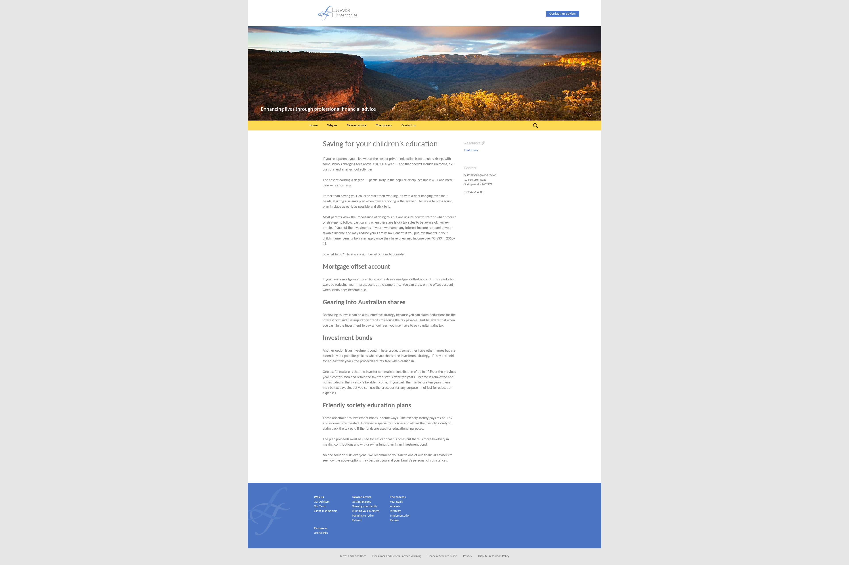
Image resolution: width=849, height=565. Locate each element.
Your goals (396, 502)
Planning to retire (363, 515)
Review (394, 520)
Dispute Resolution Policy (493, 556)
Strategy (395, 511)
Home (313, 125)
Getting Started (361, 502)
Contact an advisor (562, 13)
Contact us (409, 125)
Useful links (471, 150)
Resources (320, 528)
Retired (356, 520)
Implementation (400, 515)
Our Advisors (321, 502)
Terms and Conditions (353, 556)
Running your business (365, 511)
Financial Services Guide (442, 556)
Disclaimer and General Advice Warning (396, 556)
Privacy (467, 556)
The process (384, 125)
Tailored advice (356, 125)
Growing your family (364, 506)
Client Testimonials (325, 511)
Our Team (320, 506)
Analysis (395, 506)
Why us (332, 125)
